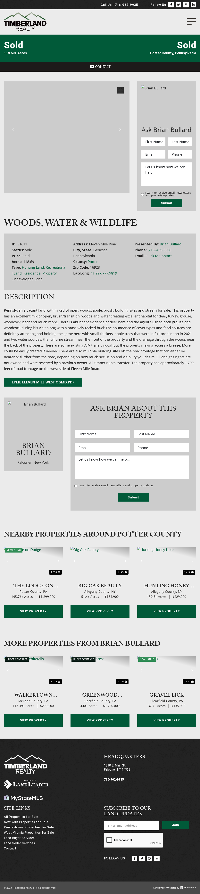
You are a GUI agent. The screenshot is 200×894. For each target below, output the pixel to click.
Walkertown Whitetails (33, 694)
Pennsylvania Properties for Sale (29, 827)
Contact (10, 848)
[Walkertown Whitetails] (33, 670)
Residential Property (40, 273)
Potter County (161, 53)
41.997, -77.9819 (104, 273)
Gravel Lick (166, 694)
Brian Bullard (170, 244)
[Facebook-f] (171, 4)
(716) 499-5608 (159, 250)
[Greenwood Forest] (100, 670)
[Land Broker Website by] (188, 887)
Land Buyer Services (19, 838)
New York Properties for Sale (26, 822)
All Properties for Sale (21, 817)
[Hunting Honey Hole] (166, 561)
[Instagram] (186, 4)
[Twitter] (178, 4)
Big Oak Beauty (100, 585)
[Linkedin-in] (193, 4)
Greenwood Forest (100, 694)
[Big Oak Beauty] (100, 561)
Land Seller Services (19, 843)
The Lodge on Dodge (33, 585)
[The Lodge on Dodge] (33, 561)
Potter (93, 261)
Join (175, 825)
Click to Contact (159, 255)
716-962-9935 (114, 779)
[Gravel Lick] (166, 670)
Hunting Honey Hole (166, 585)
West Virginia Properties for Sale (29, 832)
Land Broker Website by (166, 887)
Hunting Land (33, 267)
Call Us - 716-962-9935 (119, 5)
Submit (166, 203)
